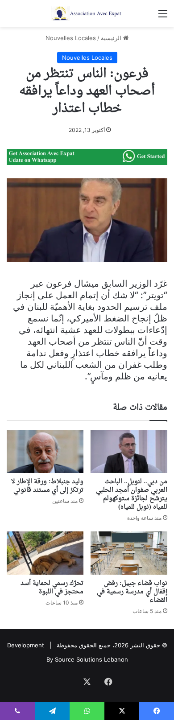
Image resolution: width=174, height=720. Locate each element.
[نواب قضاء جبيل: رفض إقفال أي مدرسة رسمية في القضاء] (129, 553)
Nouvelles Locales (71, 37)
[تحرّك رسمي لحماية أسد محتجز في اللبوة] (45, 553)
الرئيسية (112, 37)
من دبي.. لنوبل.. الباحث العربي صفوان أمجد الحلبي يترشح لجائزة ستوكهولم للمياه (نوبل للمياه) (131, 494)
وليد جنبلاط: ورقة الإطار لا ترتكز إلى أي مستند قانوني (47, 486)
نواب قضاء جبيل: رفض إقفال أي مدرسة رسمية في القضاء (132, 591)
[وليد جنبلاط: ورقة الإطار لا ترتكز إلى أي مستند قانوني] (45, 451)
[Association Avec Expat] (87, 13)
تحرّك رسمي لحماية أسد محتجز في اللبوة (52, 587)
